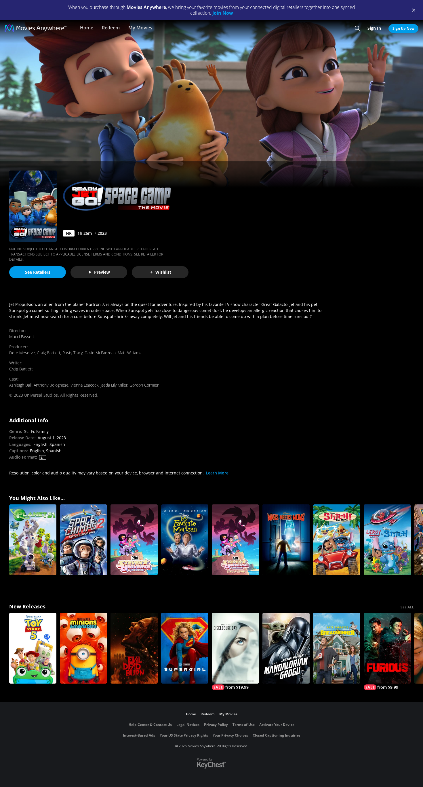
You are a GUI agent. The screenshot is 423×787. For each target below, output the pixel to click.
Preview (102, 272)
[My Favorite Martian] (184, 539)
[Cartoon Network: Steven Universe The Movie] (134, 539)
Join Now (222, 13)
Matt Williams (130, 352)
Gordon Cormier (144, 385)
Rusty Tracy (72, 352)
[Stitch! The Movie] (336, 539)
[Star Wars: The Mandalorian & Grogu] (286, 648)
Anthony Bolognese (51, 385)
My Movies (140, 27)
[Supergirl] (184, 648)
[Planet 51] (32, 539)
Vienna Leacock (84, 385)
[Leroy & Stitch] (387, 539)
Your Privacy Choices (230, 735)
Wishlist (163, 272)
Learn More (217, 473)
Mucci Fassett (21, 336)
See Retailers (37, 272)
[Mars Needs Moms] (286, 539)
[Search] (357, 28)
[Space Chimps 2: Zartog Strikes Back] (83, 539)
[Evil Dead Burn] (134, 648)
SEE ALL (407, 607)
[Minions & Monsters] (83, 648)
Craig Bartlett (48, 352)
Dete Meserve (22, 352)
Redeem (111, 27)
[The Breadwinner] (336, 648)
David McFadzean (100, 352)
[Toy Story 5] (32, 648)
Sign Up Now (403, 28)
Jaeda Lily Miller (113, 385)
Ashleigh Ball (20, 385)
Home (86, 27)
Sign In (374, 28)
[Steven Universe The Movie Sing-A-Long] (235, 539)
